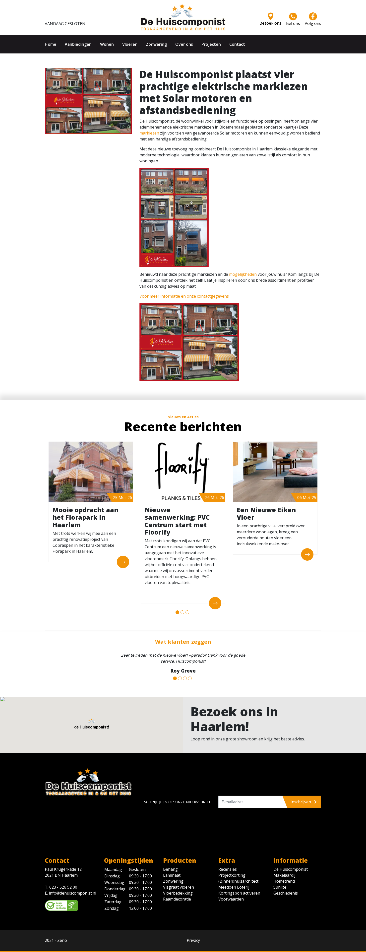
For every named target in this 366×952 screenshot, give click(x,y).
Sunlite (279, 881)
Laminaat (172, 869)
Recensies (227, 863)
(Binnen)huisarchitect (238, 875)
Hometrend (284, 875)
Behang (170, 863)
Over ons (184, 44)
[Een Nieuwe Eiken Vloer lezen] (47, 554)
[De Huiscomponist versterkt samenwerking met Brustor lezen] (107, 472)
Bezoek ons (270, 23)
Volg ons (313, 23)
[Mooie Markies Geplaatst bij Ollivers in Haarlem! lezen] (291, 472)
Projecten (211, 44)
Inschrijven (301, 796)
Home (50, 44)
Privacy (193, 934)
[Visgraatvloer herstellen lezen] (199, 472)
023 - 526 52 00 (63, 881)
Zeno (62, 934)
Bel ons (293, 23)
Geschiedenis (285, 887)
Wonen (107, 44)
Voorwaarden (231, 893)
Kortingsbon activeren (239, 887)
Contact (237, 44)
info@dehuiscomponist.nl (72, 887)
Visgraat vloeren (178, 881)
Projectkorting (231, 869)
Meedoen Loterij (233, 881)
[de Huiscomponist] (183, 17)
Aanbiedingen (78, 44)
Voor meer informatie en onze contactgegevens (184, 296)
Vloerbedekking (178, 887)
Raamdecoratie (177, 893)
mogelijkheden (243, 274)
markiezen (149, 133)
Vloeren (129, 44)
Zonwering (156, 44)
